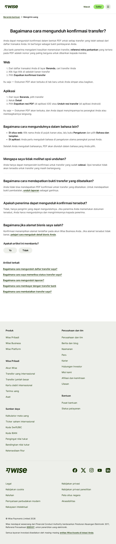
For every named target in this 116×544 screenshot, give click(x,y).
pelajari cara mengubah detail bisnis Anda (33, 234)
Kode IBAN (11, 433)
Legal (8, 483)
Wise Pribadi (12, 337)
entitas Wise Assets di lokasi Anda (77, 532)
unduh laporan (31, 190)
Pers (64, 354)
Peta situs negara (71, 495)
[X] (83, 470)
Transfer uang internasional (20, 373)
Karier (65, 360)
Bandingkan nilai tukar (18, 444)
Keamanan (67, 349)
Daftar (99, 7)
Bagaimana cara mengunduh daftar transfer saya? (30, 269)
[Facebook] (75, 470)
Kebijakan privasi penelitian (76, 489)
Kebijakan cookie (15, 489)
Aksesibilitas (68, 501)
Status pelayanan (71, 408)
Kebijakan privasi (71, 483)
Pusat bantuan (69, 402)
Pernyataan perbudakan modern (23, 501)
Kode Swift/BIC (14, 427)
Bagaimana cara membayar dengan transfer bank (29, 285)
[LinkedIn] (108, 470)
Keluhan (10, 495)
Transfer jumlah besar (17, 379)
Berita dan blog (70, 343)
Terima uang (12, 391)
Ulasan (65, 383)
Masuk (87, 7)
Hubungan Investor (72, 366)
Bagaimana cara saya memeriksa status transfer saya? (32, 274)
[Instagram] (91, 470)
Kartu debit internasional (19, 385)
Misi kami (67, 372)
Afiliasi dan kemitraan (73, 378)
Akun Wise (11, 367)
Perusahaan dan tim (72, 337)
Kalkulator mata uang (17, 415)
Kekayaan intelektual (17, 506)
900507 (30, 527)
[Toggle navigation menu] (108, 7)
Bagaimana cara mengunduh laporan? (23, 280)
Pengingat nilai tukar (17, 438)
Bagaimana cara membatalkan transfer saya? (27, 291)
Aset (8, 396)
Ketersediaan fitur (15, 450)
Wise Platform (13, 349)
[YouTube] (99, 470)
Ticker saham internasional (20, 421)
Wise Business (13, 343)
